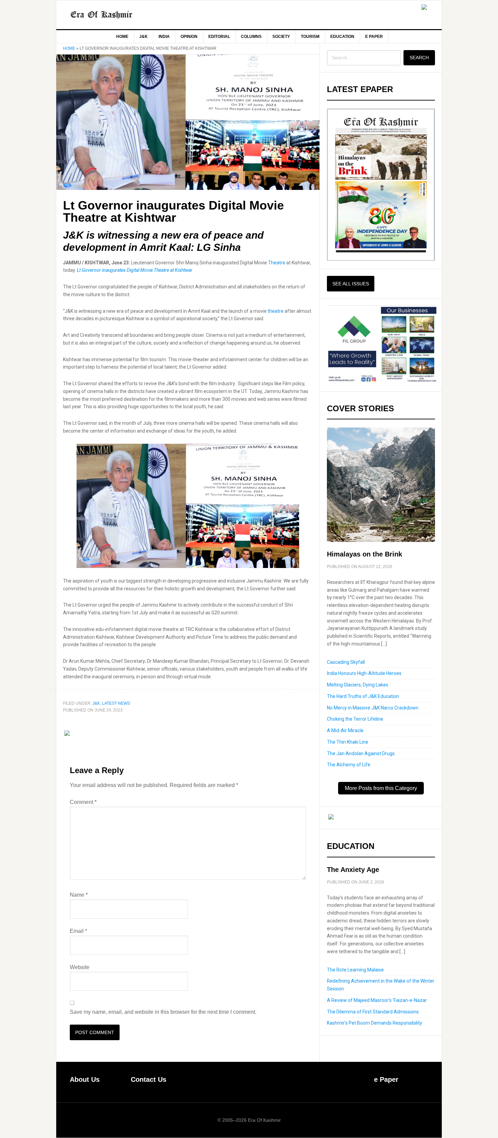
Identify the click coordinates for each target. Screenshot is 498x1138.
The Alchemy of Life (348, 764)
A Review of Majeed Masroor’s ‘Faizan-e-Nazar (377, 1000)
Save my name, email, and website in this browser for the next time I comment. (163, 1012)
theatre (276, 311)
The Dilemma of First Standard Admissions (373, 1011)
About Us (85, 1079)
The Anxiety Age (353, 869)
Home (69, 48)
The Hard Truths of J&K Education (363, 696)
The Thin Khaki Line (347, 742)
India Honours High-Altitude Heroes (364, 673)
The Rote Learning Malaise (355, 969)
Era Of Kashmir (114, 15)
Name (79, 895)
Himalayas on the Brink (364, 554)
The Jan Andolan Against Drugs (361, 753)
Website (79, 967)
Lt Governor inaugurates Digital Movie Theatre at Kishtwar (134, 270)
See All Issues (350, 283)
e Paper (386, 1079)
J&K (96, 703)
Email (78, 931)
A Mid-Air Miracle (345, 730)
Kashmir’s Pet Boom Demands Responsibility (374, 1023)
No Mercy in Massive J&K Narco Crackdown (372, 707)
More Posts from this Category (381, 788)
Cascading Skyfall (346, 662)
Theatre (276, 262)
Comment (83, 802)
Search (419, 57)
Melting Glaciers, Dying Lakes (357, 684)
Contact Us (148, 1079)
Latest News (116, 703)
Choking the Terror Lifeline (355, 719)
